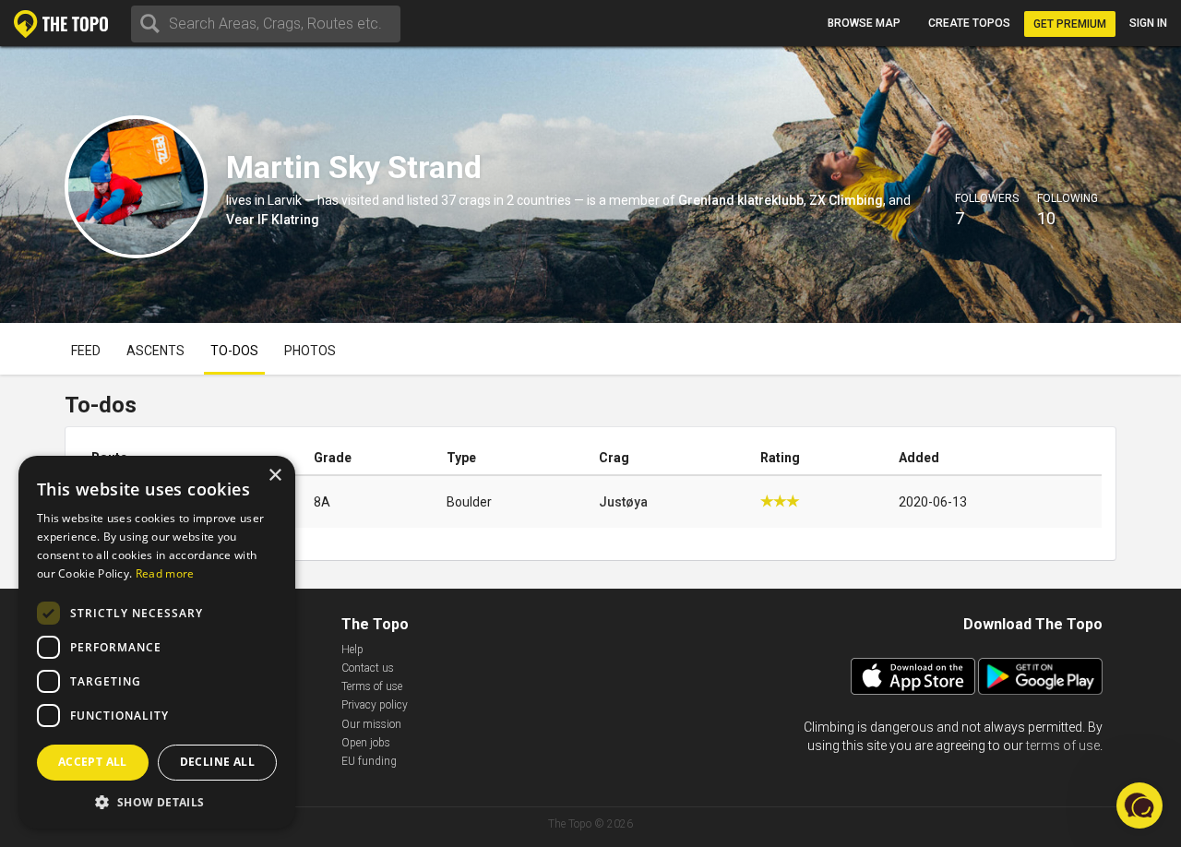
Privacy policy (374, 704)
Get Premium (1069, 24)
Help (352, 649)
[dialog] (156, 642)
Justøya (623, 502)
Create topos (969, 23)
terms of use (1063, 745)
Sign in (1148, 23)
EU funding (369, 761)
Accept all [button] (92, 761)
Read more (165, 573)
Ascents (155, 350)
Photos (310, 350)
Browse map (864, 23)
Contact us (367, 668)
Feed (86, 350)
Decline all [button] (217, 761)
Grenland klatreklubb (741, 200)
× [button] (274, 476)
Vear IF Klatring (272, 219)
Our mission (371, 724)
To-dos (234, 350)
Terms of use (371, 686)
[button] (157, 801)
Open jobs (365, 742)
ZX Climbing (846, 200)
